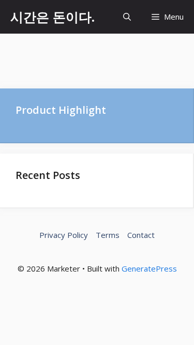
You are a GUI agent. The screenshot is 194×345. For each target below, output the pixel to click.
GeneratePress (149, 268)
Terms (108, 235)
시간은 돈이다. (52, 16)
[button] (127, 17)
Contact (141, 235)
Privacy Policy (63, 235)
